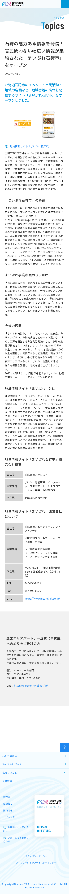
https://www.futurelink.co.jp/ (42, 598)
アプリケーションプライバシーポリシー (36, 862)
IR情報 (6, 796)
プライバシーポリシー (36, 856)
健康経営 (8, 803)
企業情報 (7, 781)
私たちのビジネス (12, 764)
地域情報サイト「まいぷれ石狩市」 (30, 146)
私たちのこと (9, 772)
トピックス (9, 817)
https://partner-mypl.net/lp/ (31, 685)
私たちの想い (9, 756)
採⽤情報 (8, 810)
